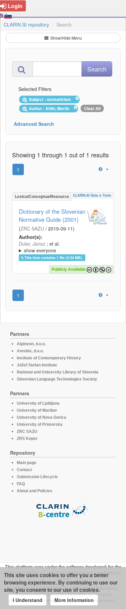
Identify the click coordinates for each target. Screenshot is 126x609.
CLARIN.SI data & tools (92, 195)
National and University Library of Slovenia (57, 372)
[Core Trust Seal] (63, 537)
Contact (24, 469)
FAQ (21, 483)
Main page (26, 462)
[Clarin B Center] (63, 510)
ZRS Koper (27, 438)
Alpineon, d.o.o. (31, 344)
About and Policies (34, 491)
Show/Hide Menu (65, 38)
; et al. (39, 247)
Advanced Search (34, 123)
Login (15, 6)
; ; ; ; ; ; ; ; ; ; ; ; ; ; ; (62, 247)
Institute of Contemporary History (49, 358)
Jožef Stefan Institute (37, 365)
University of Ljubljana (38, 403)
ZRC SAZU (32, 228)
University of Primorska (39, 424)
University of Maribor (37, 410)
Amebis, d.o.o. (30, 351)
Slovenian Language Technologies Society (57, 379)
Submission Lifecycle (37, 476)
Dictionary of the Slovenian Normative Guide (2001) (52, 215)
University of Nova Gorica (41, 417)
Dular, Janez (32, 243)
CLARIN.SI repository (26, 24)
